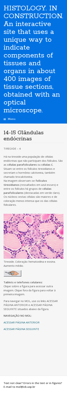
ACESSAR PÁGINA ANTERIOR (21, 322)
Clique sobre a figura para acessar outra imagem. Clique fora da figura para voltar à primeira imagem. (31, 305)
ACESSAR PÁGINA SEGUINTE (21, 329)
